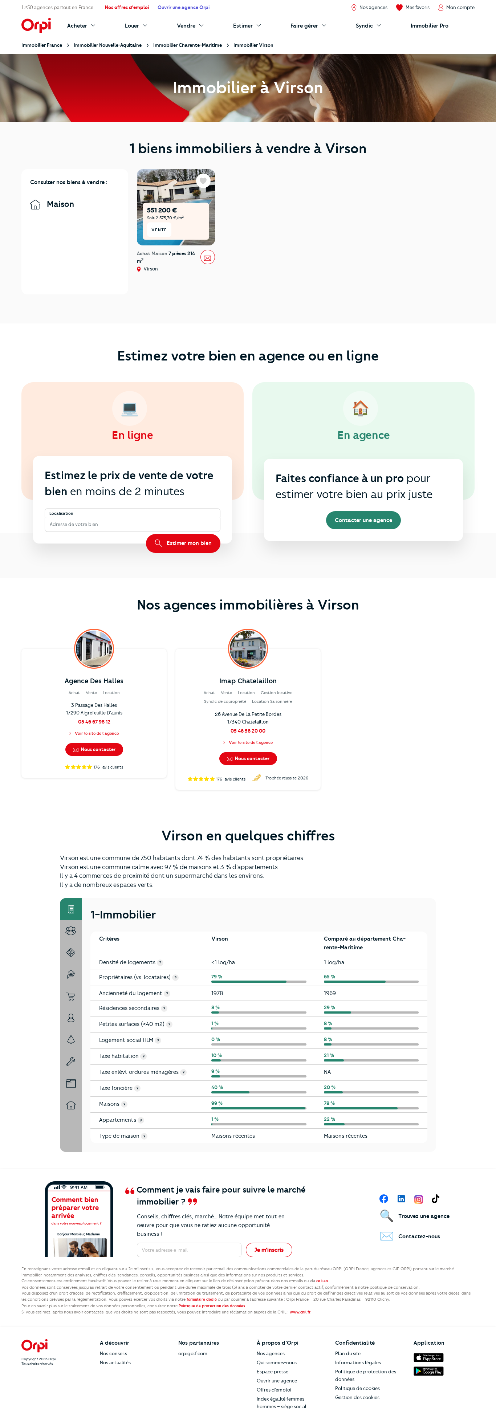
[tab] (71, 909)
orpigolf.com (192, 1353)
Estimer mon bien (188, 543)
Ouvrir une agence (277, 1381)
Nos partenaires (198, 1343)
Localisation (61, 513)
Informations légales (358, 1362)
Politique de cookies (357, 1388)
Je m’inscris (269, 1250)
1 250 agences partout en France (57, 7)
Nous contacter (97, 749)
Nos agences (271, 1353)
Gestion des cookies (357, 1397)
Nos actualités (115, 1362)
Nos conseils (113, 1353)
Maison (59, 204)
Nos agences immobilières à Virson (248, 604)
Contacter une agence (363, 520)
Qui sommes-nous (277, 1362)
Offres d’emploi (274, 1390)
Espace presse (272, 1371)
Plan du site (348, 1353)
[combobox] (50, 524)
